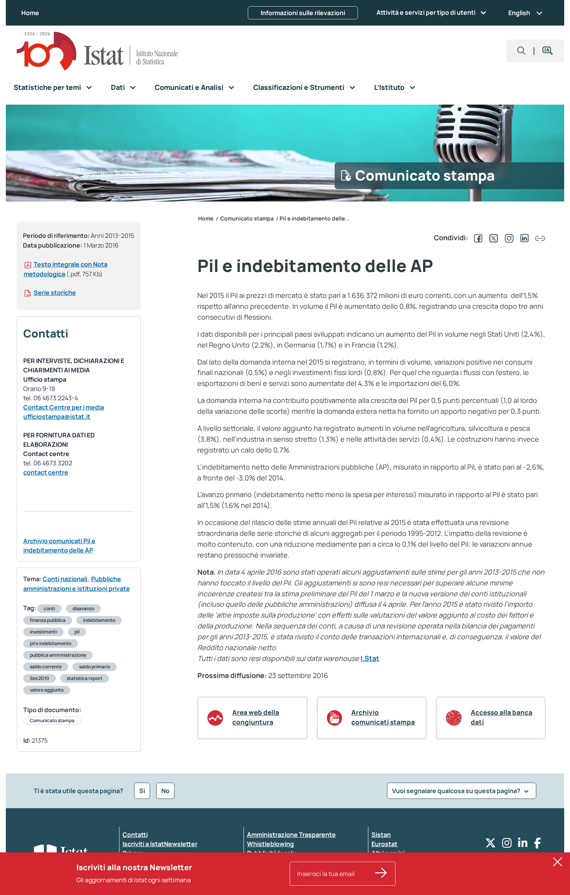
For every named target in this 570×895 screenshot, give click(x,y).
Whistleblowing (270, 844)
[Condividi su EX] (492, 237)
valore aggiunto (47, 690)
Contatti (135, 834)
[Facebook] (537, 845)
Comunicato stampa (52, 720)
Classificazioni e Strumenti (298, 87)
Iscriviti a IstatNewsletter (160, 844)
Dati (118, 87)
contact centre (45, 472)
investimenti (43, 631)
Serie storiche (55, 292)
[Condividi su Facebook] (477, 237)
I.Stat (370, 658)
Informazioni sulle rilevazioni (303, 13)
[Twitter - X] (490, 845)
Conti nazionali (65, 579)
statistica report (84, 678)
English (519, 13)
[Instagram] (507, 845)
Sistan (381, 834)
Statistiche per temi (47, 87)
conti (49, 608)
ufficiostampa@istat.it (56, 416)
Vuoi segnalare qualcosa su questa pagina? (457, 791)
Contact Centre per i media (63, 407)
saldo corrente (46, 666)
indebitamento (99, 620)
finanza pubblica (48, 620)
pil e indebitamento (50, 643)
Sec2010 (39, 678)
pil (76, 631)
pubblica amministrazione (58, 655)
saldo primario (94, 666)
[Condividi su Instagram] (508, 237)
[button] (521, 51)
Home (30, 13)
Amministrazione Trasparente (291, 834)
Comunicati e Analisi (189, 87)
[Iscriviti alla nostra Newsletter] (381, 873)
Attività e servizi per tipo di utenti (426, 12)
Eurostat (384, 844)
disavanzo (83, 608)
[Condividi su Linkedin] (523, 237)
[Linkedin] (523, 845)
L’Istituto (389, 87)
